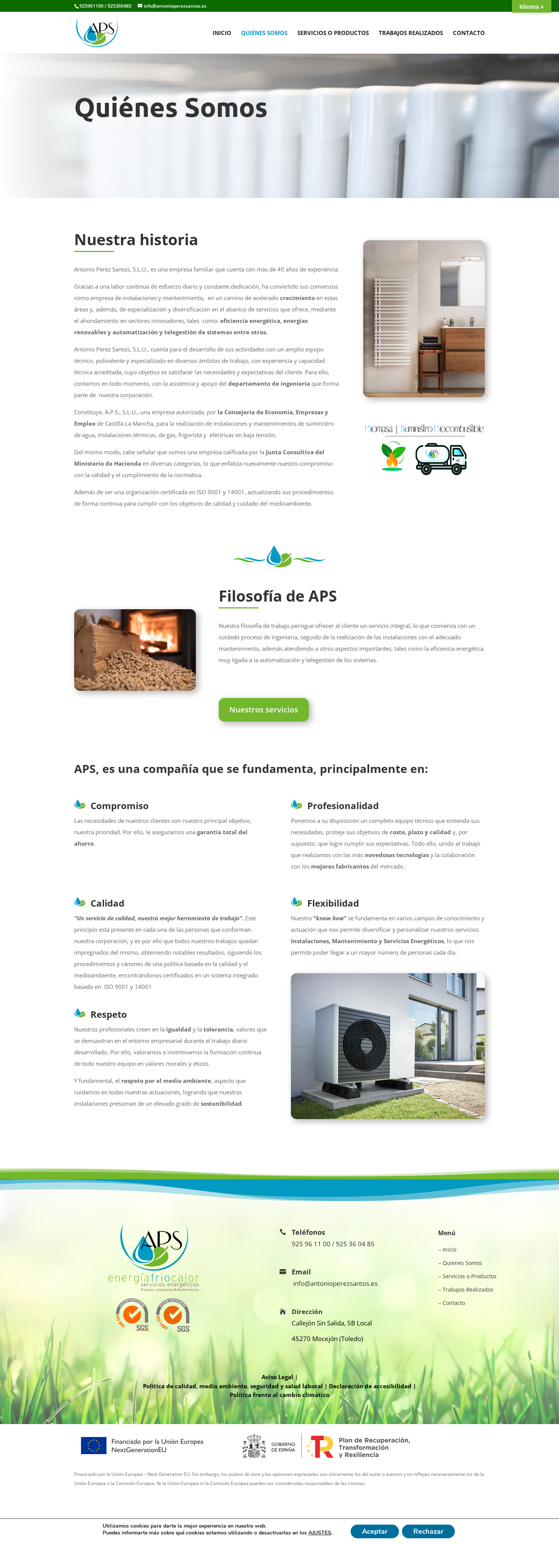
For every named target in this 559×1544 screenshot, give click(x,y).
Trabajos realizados (411, 33)
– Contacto (451, 1302)
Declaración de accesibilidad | (372, 1386)
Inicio (222, 33)
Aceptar (374, 1531)
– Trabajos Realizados (466, 1289)
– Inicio (447, 1249)
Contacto (469, 33)
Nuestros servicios (263, 709)
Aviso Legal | (280, 1377)
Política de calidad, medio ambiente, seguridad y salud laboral (233, 1386)
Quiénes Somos (264, 33)
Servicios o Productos (333, 33)
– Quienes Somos (460, 1262)
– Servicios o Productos (467, 1276)
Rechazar (428, 1531)
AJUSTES (319, 1533)
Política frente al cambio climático (279, 1395)
